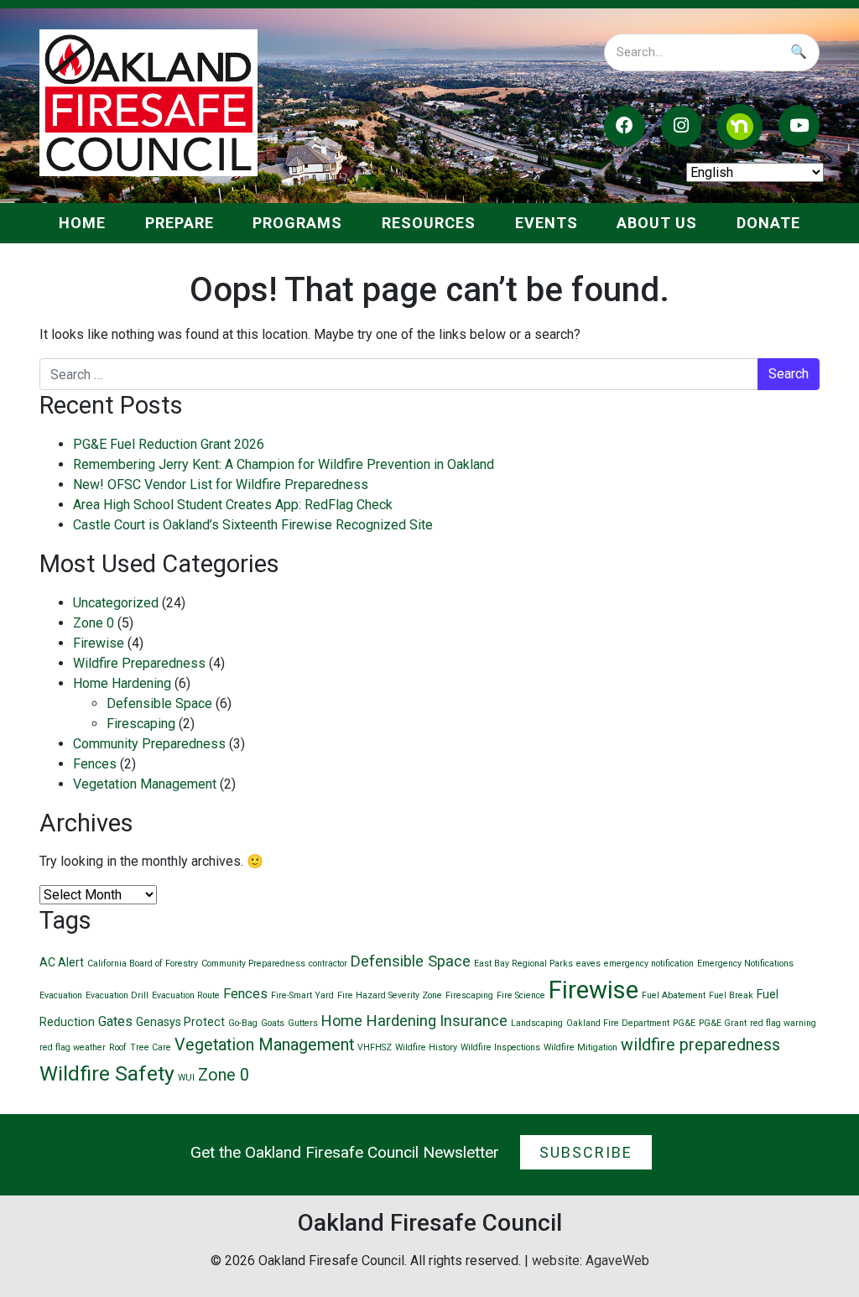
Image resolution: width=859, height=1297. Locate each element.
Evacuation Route (186, 995)
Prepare (179, 223)
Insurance (474, 1020)
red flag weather (72, 1047)
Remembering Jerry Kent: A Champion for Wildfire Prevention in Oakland (283, 464)
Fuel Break (731, 995)
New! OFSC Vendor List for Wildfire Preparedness (220, 484)
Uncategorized (116, 603)
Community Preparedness (149, 744)
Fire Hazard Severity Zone (389, 995)
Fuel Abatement (673, 995)
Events (546, 223)
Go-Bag (243, 1023)
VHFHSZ (374, 1047)
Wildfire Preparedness (139, 663)
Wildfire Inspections (500, 1047)
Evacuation (60, 995)
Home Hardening (122, 683)
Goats (272, 1023)
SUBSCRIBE (586, 1152)
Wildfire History (426, 1047)
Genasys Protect (180, 1022)
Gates (115, 1021)
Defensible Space (159, 703)
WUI (186, 1077)
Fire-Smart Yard (302, 995)
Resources (429, 223)
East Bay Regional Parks (523, 963)
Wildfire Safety (106, 1073)
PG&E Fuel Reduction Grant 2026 (168, 444)
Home (82, 223)
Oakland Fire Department (617, 1023)
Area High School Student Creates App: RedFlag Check (233, 505)
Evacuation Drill (117, 995)
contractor (328, 963)
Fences (95, 764)
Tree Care (150, 1047)
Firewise (98, 643)
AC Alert (61, 962)
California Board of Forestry (142, 963)
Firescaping (141, 724)
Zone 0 (93, 623)
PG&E (684, 1023)
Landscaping (537, 1023)
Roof (118, 1047)
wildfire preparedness (700, 1045)
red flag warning (783, 1023)
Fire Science (521, 995)
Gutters (303, 1023)
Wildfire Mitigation (580, 1047)
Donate (768, 223)
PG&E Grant (723, 1023)
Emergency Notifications (745, 963)
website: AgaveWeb (590, 1260)
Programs (297, 223)
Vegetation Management (144, 784)
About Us (657, 223)
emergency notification (649, 963)
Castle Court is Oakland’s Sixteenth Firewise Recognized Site (253, 525)
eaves (588, 963)
